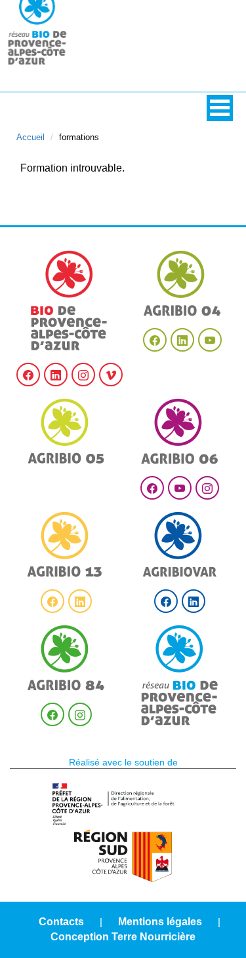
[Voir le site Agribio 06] (180, 431)
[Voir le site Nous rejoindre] (180, 675)
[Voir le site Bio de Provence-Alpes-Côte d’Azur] (69, 300)
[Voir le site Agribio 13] (66, 544)
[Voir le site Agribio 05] (66, 431)
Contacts (61, 921)
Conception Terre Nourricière (123, 936)
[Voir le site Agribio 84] (66, 658)
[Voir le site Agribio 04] (182, 283)
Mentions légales (160, 921)
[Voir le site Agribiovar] (180, 544)
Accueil (30, 137)
